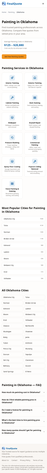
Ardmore (28, 343)
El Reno (28, 371)
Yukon (5, 343)
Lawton (28, 309)
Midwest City (30, 314)
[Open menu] (43, 4)
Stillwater (29, 320)
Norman (6, 303)
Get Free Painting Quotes (14, 56)
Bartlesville (29, 326)
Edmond (6, 309)
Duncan (6, 354)
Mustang (28, 349)
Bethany (6, 366)
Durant (28, 366)
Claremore (29, 360)
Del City (6, 360)
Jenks (27, 337)
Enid (5, 320)
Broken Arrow (30, 303)
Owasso (6, 326)
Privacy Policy (25, 460)
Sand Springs (8, 371)
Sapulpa (28, 354)
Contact (14, 460)
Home (4, 12)
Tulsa (27, 297)
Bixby (5, 337)
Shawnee (28, 331)
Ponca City (7, 349)
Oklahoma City (8, 297)
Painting (11, 12)
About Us (5, 460)
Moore (5, 314)
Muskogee (7, 331)
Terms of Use (38, 460)
